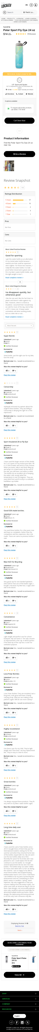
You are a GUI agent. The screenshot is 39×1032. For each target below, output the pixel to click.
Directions (10, 94)
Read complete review (14, 278)
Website (30, 94)
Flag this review (9, 375)
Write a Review (19, 154)
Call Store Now (19, 121)
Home (3, 18)
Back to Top (19, 926)
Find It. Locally (30, 12)
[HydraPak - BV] (8, 352)
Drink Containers (20, 22)
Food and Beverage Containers (26, 20)
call (18, 109)
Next (20, 930)
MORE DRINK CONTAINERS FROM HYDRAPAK (20, 943)
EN (27, 5)
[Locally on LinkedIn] (22, 1022)
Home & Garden (30, 18)
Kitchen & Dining (7, 20)
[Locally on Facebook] (17, 1022)
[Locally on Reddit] (11, 1022)
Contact (20, 94)
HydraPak (20, 18)
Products (11, 18)
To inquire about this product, (21, 108)
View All (18, 975)
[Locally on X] (27, 1022)
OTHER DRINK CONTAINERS (20, 950)
